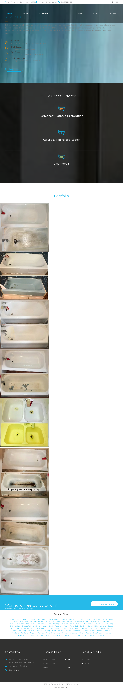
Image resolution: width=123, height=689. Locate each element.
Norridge (50, 628)
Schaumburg (84, 628)
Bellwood (64, 619)
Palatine (88, 633)
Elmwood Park (26, 626)
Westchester (69, 635)
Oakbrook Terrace (57, 635)
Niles (58, 633)
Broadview (56, 621)
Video (79, 13)
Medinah (109, 628)
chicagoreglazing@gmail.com (48, 2)
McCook (99, 631)
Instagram (87, 663)
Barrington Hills (94, 628)
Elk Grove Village (15, 626)
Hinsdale (63, 628)
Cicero (87, 621)
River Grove (36, 626)
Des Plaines (40, 624)
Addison (12, 619)
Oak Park (81, 633)
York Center (15, 633)
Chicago (87, 619)
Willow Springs (22, 631)
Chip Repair (61, 163)
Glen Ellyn (83, 626)
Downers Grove (100, 624)
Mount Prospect (54, 619)
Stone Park (39, 635)
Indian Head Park (57, 631)
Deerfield (12, 624)
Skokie (51, 626)
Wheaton (77, 635)
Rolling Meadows (98, 633)
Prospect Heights (34, 619)
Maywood (33, 633)
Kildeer (72, 624)
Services (43, 13)
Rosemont (64, 624)
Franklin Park (74, 626)
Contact (112, 13)
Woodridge (109, 624)
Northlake (41, 633)
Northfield (93, 635)
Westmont (73, 633)
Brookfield (70, 621)
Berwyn (111, 619)
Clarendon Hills (96, 621)
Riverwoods (20, 624)
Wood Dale (101, 635)
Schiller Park (30, 635)
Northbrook (18, 628)
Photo (95, 13)
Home (9, 13)
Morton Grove (50, 633)
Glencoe (110, 626)
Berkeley (104, 619)
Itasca (103, 628)
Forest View (28, 621)
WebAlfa (67, 687)
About (25, 13)
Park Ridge (56, 624)
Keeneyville (48, 621)
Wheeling (44, 619)
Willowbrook (106, 621)
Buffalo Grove (79, 621)
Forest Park (58, 626)
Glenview (48, 624)
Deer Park (79, 624)
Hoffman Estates (73, 628)
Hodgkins (68, 631)
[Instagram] (116, 2)
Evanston (44, 626)
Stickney (15, 621)
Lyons (21, 621)
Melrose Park (96, 619)
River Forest (24, 633)
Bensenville (72, 619)
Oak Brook (65, 633)
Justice (14, 631)
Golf (12, 628)
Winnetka (31, 631)
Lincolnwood (107, 631)
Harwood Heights (39, 628)
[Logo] (62, 13)
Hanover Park (28, 628)
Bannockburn (30, 624)
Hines (63, 621)
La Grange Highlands (88, 631)
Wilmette (85, 635)
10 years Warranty (63, 31)
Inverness (108, 633)
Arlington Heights (22, 619)
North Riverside (88, 624)
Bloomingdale (38, 621)
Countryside (76, 631)
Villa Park (47, 635)
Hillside (56, 628)
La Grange (47, 631)
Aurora (66, 626)
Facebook (87, 659)
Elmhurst (80, 619)
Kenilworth (39, 631)
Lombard (103, 626)
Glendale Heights (93, 626)
